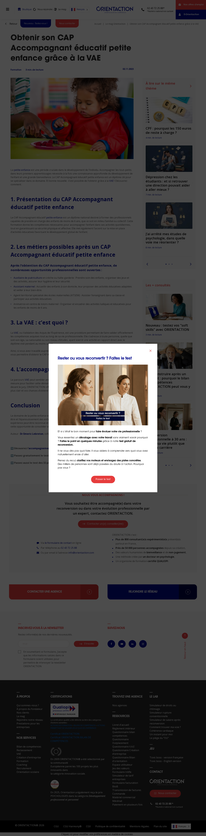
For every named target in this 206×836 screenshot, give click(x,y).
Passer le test (103, 479)
